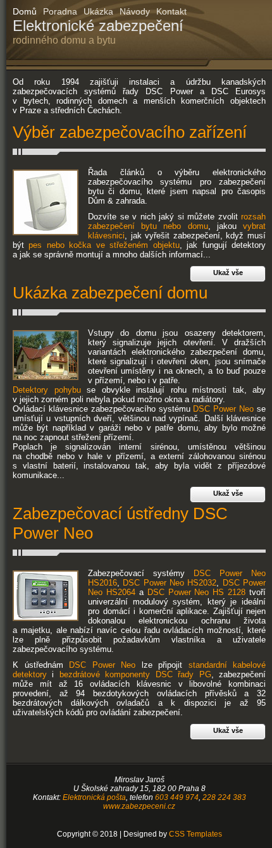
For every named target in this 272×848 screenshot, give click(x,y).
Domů (25, 11)
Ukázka (98, 11)
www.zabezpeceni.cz (139, 806)
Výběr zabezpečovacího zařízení (130, 132)
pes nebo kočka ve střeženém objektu (103, 245)
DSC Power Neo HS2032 (169, 582)
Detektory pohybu (47, 390)
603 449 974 (177, 797)
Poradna (60, 11)
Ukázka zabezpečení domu (110, 292)
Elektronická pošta (94, 797)
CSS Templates (195, 834)
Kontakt (171, 11)
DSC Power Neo (223, 409)
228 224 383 (224, 797)
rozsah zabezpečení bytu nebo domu (177, 221)
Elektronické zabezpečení (98, 31)
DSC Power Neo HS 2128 (196, 592)
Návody (135, 11)
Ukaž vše (228, 272)
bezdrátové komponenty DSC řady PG (135, 674)
